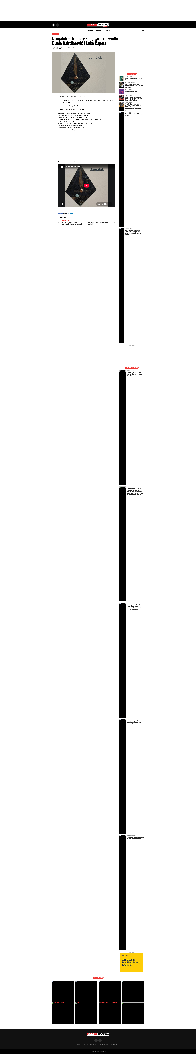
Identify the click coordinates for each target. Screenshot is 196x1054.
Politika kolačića (115, 1045)
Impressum (79, 1045)
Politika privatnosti (104, 1045)
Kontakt (108, 30)
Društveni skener (100, 30)
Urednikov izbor (90, 30)
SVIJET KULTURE (60, 48)
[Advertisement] (98, 10)
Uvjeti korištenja (94, 1045)
